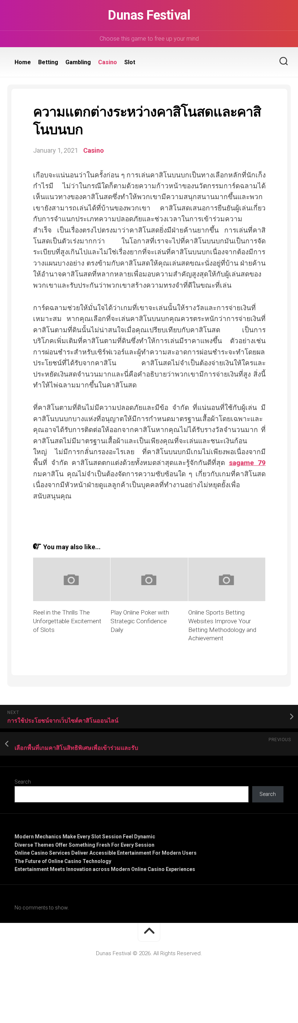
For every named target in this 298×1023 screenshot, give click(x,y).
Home (23, 62)
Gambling (78, 62)
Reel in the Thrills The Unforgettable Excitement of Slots (67, 621)
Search (23, 782)
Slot (129, 62)
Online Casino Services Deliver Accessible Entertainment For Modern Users (106, 853)
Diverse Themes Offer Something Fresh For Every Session (84, 845)
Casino (107, 62)
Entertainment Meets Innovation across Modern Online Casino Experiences (105, 869)
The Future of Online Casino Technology (63, 861)
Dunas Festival (149, 15)
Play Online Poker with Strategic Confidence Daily (139, 621)
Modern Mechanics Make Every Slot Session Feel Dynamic (85, 836)
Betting (48, 62)
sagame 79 (247, 463)
